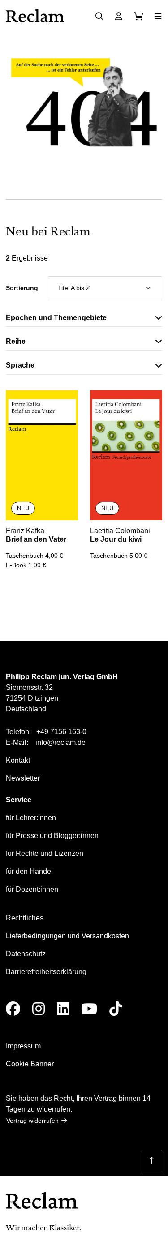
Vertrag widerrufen (32, 1120)
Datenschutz (26, 954)
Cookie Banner (30, 1064)
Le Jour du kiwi (116, 539)
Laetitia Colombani (120, 531)
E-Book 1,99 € (26, 565)
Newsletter (23, 778)
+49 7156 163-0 (61, 732)
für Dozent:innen (32, 889)
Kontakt (18, 760)
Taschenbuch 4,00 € (34, 555)
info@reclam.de (60, 742)
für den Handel (29, 871)
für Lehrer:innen (31, 817)
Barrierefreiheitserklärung (46, 971)
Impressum (23, 1046)
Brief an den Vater (36, 539)
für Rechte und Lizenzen (44, 853)
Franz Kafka (25, 531)
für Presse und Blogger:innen (52, 835)
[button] (84, 319)
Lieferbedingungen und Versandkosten (67, 936)
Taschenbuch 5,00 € (118, 555)
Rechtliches (24, 918)
